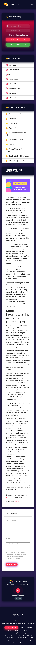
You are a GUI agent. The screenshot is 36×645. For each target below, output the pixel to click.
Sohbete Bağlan (18, 39)
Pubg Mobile (13, 79)
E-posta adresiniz (12, 544)
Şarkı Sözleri (13, 84)
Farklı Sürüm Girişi (18, 45)
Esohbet (12, 144)
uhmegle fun (17, 633)
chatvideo (15, 637)
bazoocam (7, 633)
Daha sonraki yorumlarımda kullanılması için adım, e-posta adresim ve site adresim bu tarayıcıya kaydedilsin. (16, 555)
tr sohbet (14, 635)
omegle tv (6, 637)
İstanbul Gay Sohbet (16, 161)
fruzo (31, 637)
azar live (22, 640)
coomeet (6, 635)
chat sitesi (22, 627)
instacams (24, 637)
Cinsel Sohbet (13, 70)
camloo (21, 635)
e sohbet (16, 630)
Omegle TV (13, 123)
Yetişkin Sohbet (14, 98)
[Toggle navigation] (31, 4)
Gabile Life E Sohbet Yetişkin (19, 156)
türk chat (29, 635)
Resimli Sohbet (14, 128)
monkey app (25, 630)
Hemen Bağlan (11, 627)
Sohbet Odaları (14, 88)
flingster (23, 642)
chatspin (7, 640)
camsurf (15, 640)
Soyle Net (12, 119)
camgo (29, 640)
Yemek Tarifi (13, 93)
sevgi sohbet (27, 633)
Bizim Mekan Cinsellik (17, 140)
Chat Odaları (13, 65)
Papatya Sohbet (15, 114)
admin (8, 497)
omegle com (14, 642)
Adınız (8, 538)
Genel (10, 74)
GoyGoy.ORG (15, 4)
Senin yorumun (11, 520)
